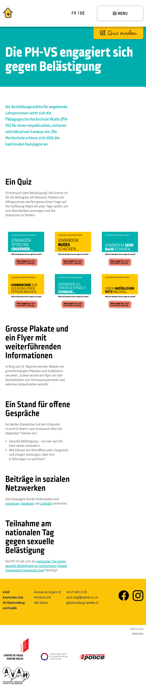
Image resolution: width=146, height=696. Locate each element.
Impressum (137, 633)
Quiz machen (122, 32)
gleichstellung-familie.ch (82, 602)
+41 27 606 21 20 (76, 592)
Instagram (12, 503)
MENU (122, 13)
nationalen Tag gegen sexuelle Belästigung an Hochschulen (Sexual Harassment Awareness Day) (36, 566)
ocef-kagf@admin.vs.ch (82, 597)
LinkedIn (46, 503)
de (82, 13)
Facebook (27, 503)
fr (74, 13)
